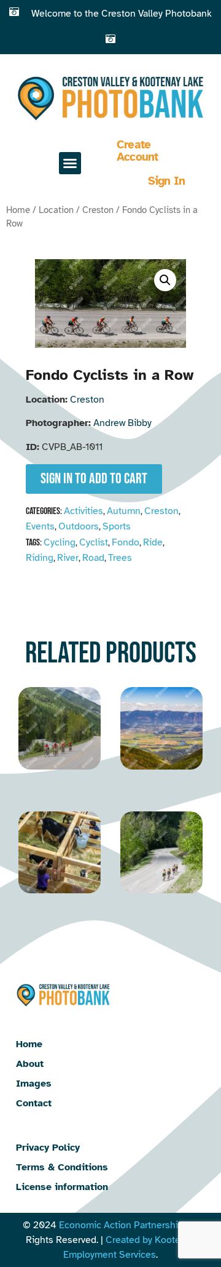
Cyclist (93, 542)
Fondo (125, 542)
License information (62, 1187)
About (30, 1064)
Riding (39, 558)
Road (93, 558)
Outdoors (78, 526)
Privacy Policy (48, 1147)
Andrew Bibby (122, 423)
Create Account (137, 150)
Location (56, 209)
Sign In (166, 181)
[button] (70, 163)
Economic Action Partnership (121, 1225)
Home (18, 209)
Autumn (124, 511)
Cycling (60, 542)
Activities (83, 511)
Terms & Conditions (62, 1167)
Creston (98, 209)
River (68, 558)
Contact (34, 1103)
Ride (153, 542)
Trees (120, 558)
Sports (117, 526)
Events (40, 526)
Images (34, 1083)
